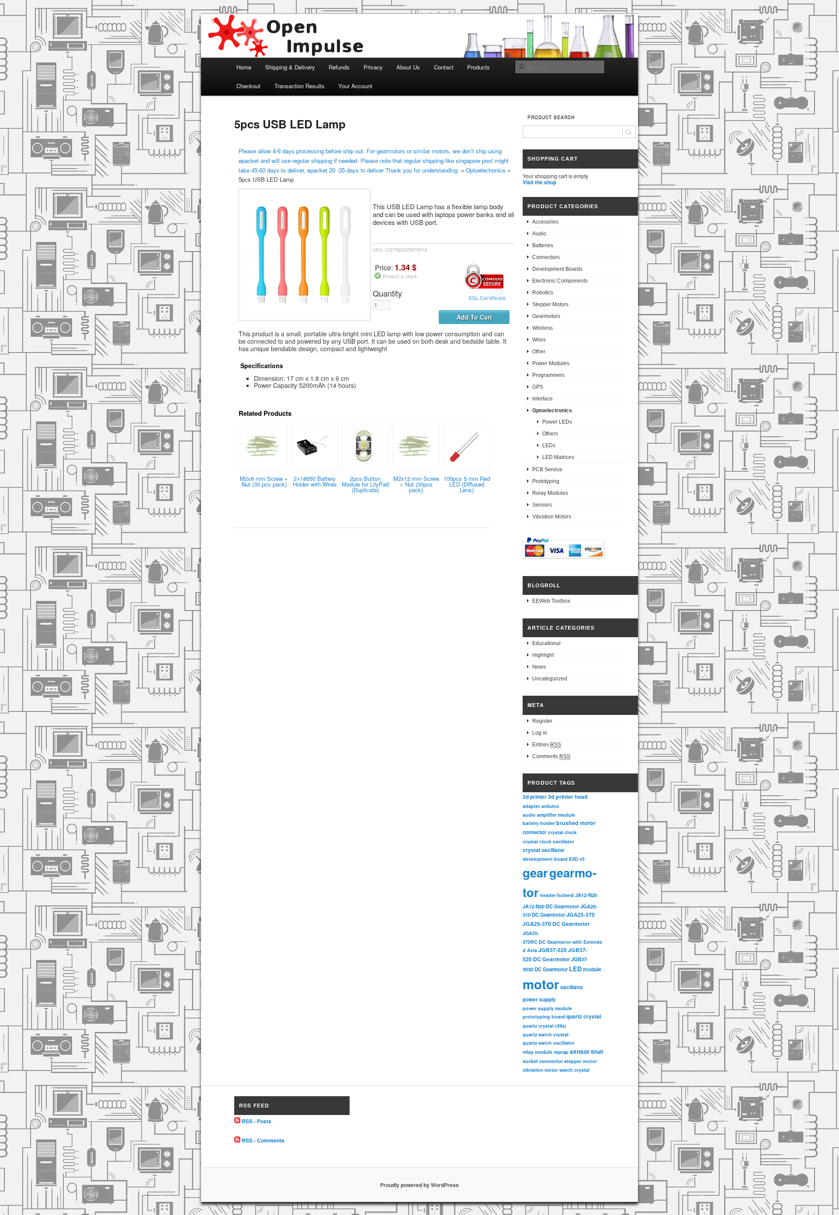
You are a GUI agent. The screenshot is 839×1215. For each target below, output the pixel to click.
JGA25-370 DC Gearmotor (556, 924)
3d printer (535, 797)
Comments (551, 756)
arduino (550, 806)
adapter (531, 806)
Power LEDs (557, 422)
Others (550, 434)
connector (535, 832)
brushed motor (576, 823)
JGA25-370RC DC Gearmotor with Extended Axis (562, 941)
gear (535, 872)
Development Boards (557, 269)
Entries (546, 745)
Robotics (542, 293)
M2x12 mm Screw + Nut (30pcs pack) (416, 484)
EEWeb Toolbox (551, 601)
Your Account (355, 86)
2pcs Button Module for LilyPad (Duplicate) (365, 484)
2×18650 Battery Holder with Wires (315, 481)
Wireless (542, 328)
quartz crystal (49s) (544, 1025)
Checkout (248, 86)
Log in (539, 733)
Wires (539, 340)
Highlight (543, 655)
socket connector (543, 1061)
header (548, 895)
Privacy (373, 67)
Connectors (546, 257)
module (592, 969)
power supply (539, 999)
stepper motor (580, 1061)
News (539, 667)
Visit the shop (539, 182)
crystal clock (562, 832)
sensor (579, 1051)
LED (575, 968)
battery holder (539, 823)
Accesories (545, 222)
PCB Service (547, 469)
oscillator (571, 987)
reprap (561, 1052)
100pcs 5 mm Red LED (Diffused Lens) (467, 484)
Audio (539, 234)
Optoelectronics (486, 170)
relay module (537, 1051)
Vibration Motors (551, 517)
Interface (542, 399)
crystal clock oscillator (548, 841)
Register (542, 721)
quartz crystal (583, 1016)
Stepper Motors (550, 304)
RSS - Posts (256, 1121)
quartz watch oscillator (549, 1042)
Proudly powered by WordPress (419, 1185)
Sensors (542, 505)
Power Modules (550, 363)
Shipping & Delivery (290, 67)
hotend (565, 894)
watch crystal (574, 1070)
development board (545, 859)
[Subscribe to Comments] (237, 1140)
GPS (537, 387)
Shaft (597, 1052)
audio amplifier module (549, 814)
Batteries (542, 245)
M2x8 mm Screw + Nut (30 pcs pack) (264, 481)
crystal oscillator (544, 850)
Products (478, 67)
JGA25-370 (580, 914)
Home (243, 67)
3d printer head (568, 797)
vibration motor (540, 1070)
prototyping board (544, 1016)
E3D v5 (577, 859)
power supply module (547, 1008)
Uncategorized (549, 679)
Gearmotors (546, 316)
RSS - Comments (263, 1140)
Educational (546, 643)
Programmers (548, 375)
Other (538, 352)
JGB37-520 (552, 950)
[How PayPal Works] (564, 560)
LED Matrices (558, 457)
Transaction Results (299, 86)
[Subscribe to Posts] (237, 1121)
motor (541, 984)
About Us (408, 67)
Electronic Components (560, 281)
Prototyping (545, 481)
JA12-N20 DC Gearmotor (551, 906)
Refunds (339, 67)
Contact (444, 67)
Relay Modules (550, 493)
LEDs (548, 445)
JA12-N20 (586, 894)
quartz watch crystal (546, 1034)
